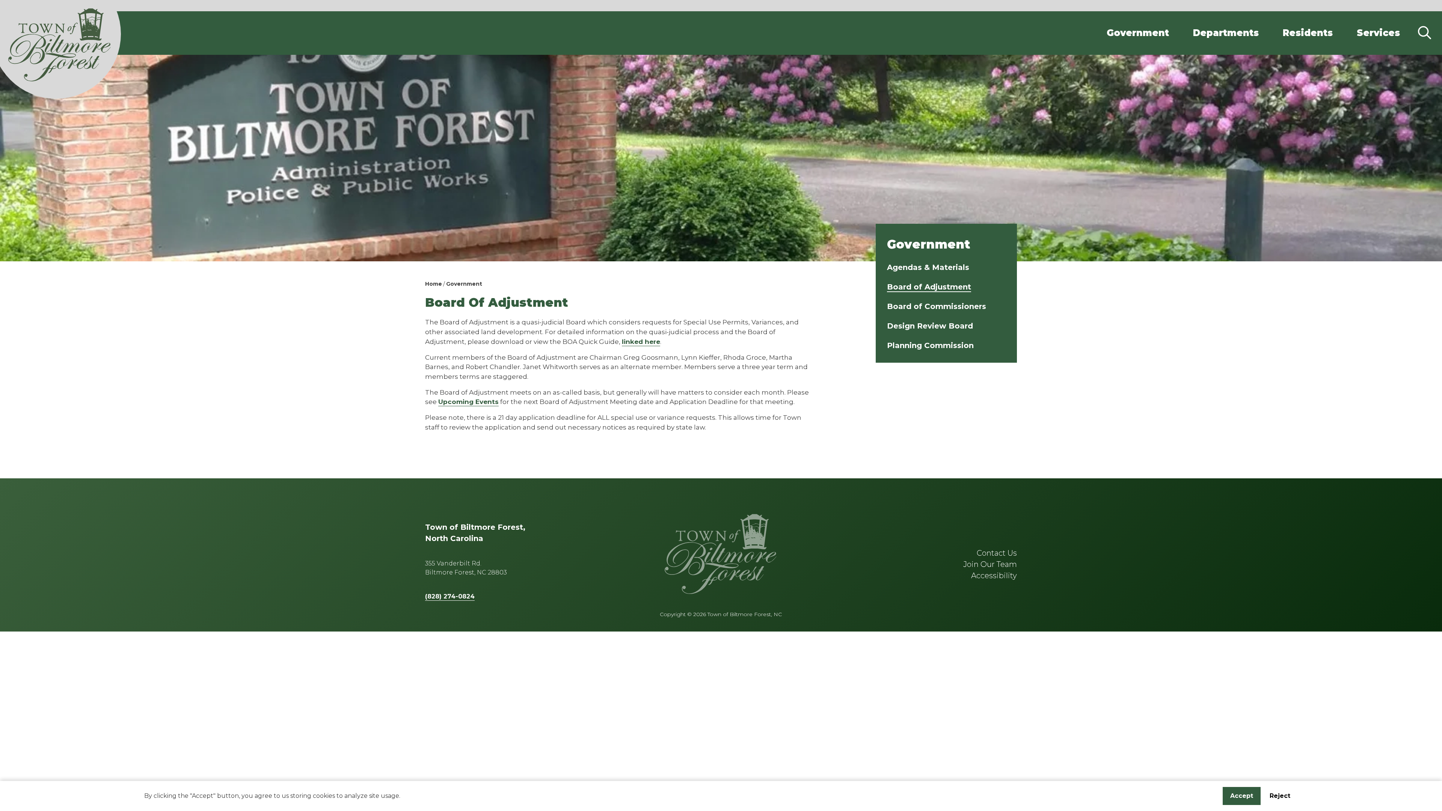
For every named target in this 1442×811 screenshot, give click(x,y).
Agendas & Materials (928, 267)
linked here (641, 341)
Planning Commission (930, 345)
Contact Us (997, 553)
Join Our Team (990, 564)
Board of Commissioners (936, 306)
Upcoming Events (468, 402)
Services (1378, 32)
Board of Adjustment (929, 286)
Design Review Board (930, 325)
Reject (1280, 795)
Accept (1241, 795)
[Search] (1424, 33)
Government (1138, 32)
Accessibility (994, 575)
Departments (1226, 32)
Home (433, 283)
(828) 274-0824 (450, 596)
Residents (1308, 32)
